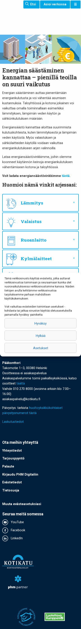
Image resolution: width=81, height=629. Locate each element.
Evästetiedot (12, 482)
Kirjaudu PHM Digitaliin (20, 474)
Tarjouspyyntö (13, 458)
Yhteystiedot (12, 451)
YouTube (17, 522)
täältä (20, 383)
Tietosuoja (10, 490)
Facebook (17, 530)
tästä (66, 176)
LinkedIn (16, 538)
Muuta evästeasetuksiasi (21, 504)
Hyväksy (40, 323)
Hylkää (40, 336)
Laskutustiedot (13, 422)
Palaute (8, 466)
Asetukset (40, 348)
